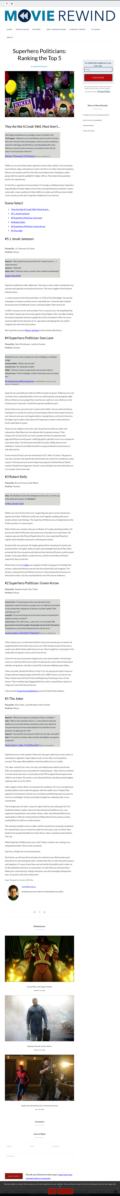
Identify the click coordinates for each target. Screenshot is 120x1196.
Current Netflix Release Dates (96, 115)
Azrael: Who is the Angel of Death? (39, 987)
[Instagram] (12, 4)
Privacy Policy (104, 91)
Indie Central (89, 131)
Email (32, 1146)
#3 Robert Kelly (18, 222)
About (10, 37)
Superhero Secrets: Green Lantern (39, 1046)
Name (9, 1146)
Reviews (36, 29)
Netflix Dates (22, 29)
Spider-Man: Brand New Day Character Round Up (39, 1106)
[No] (117, 1188)
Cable (26, 565)
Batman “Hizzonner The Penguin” (20, 156)
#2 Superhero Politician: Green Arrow (28, 226)
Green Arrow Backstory (28, 691)
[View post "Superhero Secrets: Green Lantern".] (39, 1018)
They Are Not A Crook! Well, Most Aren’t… (30, 209)
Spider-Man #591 (13, 275)
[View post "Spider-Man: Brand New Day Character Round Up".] (39, 1078)
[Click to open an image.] (39, 94)
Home (9, 29)
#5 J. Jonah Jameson (20, 213)
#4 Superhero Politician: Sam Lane (26, 217)
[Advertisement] (97, 178)
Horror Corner (77, 29)
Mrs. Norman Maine (56, 29)
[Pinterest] (44, 912)
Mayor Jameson (32, 330)
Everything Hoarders (92, 120)
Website (56, 1146)
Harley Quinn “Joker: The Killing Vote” (22, 745)
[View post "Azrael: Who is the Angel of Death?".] (39, 959)
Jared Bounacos (39, 66)
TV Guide (95, 29)
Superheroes (88, 125)
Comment (11, 1156)
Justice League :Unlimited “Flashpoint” (22, 633)
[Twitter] (34, 912)
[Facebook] (7, 4)
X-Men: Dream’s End (14, 503)
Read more (65, 1191)
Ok (52, 1191)
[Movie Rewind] (60, 15)
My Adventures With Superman (19, 381)
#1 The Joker (17, 230)
